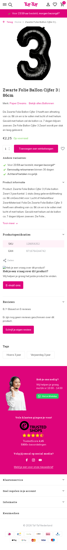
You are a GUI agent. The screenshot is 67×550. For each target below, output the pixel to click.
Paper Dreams (18, 103)
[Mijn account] (48, 5)
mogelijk (22, 173)
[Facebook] (26, 460)
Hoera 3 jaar (14, 354)
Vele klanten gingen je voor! (33, 417)
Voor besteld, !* (31, 164)
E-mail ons (13, 285)
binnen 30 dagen (30, 169)
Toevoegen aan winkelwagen (36, 148)
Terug (9, 22)
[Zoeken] (9, 4)
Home (18, 22)
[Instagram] (33, 460)
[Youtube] (40, 460)
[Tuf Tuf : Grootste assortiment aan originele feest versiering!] (33, 4)
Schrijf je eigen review (18, 329)
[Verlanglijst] (55, 4)
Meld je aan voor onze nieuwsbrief (33, 466)
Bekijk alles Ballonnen (41, 103)
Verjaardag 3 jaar (41, 354)
